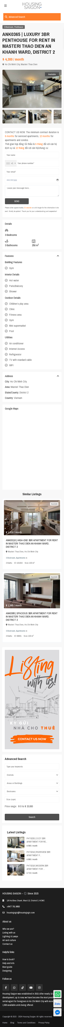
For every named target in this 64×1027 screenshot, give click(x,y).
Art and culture (9, 940)
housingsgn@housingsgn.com (21, 912)
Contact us (7, 943)
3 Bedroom (8, 27)
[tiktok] (22, 987)
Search (32, 817)
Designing (7, 970)
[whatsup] (14, 987)
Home (4, 1022)
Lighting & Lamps (10, 936)
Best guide (7, 966)
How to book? (8, 959)
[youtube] (31, 987)
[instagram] (39, 987)
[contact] (57, 1012)
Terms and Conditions (26, 1022)
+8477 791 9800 (13, 906)
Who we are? (8, 928)
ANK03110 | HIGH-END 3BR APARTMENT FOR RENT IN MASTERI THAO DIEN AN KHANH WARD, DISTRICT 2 (32, 543)
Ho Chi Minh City (12, 64)
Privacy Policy (43, 1022)
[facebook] (5, 987)
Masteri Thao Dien (29, 64)
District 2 (24, 392)
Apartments (20, 557)
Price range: (11, 806)
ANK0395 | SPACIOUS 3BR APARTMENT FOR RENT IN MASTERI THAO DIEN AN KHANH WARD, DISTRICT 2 (32, 616)
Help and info (8, 963)
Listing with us (8, 932)
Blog (12, 1022)
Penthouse (18, 27)
